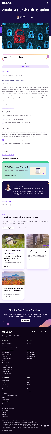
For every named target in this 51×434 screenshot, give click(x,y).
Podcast (4, 384)
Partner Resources (31, 356)
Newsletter (4, 393)
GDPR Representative (7, 365)
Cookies (28, 380)
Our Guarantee (30, 352)
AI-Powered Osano (6, 373)
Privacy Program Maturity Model (9, 395)
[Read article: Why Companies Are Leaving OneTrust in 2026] (37, 251)
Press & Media (30, 358)
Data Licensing (30, 350)
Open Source (5, 412)
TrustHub (4, 360)
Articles (4, 382)
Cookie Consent (6, 346)
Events (3, 391)
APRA (28, 389)
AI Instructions (5, 416)
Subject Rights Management (8, 350)
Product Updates (6, 404)
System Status (5, 410)
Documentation (5, 406)
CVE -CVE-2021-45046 (8, 155)
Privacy (28, 384)
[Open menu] (47, 3)
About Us (29, 343)
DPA (28, 382)
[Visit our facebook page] (48, 426)
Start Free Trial (25, 66)
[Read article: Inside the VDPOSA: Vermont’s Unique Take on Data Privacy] (13, 285)
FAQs (3, 397)
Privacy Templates (6, 363)
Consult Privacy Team (7, 369)
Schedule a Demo (6, 401)
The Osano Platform (7, 343)
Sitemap (4, 414)
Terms (28, 386)
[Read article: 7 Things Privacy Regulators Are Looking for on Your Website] (13, 251)
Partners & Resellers (31, 354)
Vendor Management (7, 354)
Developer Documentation (8, 408)
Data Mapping (5, 352)
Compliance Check (6, 358)
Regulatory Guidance (7, 367)
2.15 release (43, 132)
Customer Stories (6, 386)
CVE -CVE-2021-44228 (8, 108)
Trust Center (29, 391)
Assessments (5, 356)
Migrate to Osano (6, 380)
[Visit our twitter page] (41, 426)
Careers (28, 346)
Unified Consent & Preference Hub (10, 348)
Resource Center (6, 389)
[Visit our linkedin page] (45, 426)
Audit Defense (5, 371)
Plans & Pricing (5, 399)
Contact (28, 348)
